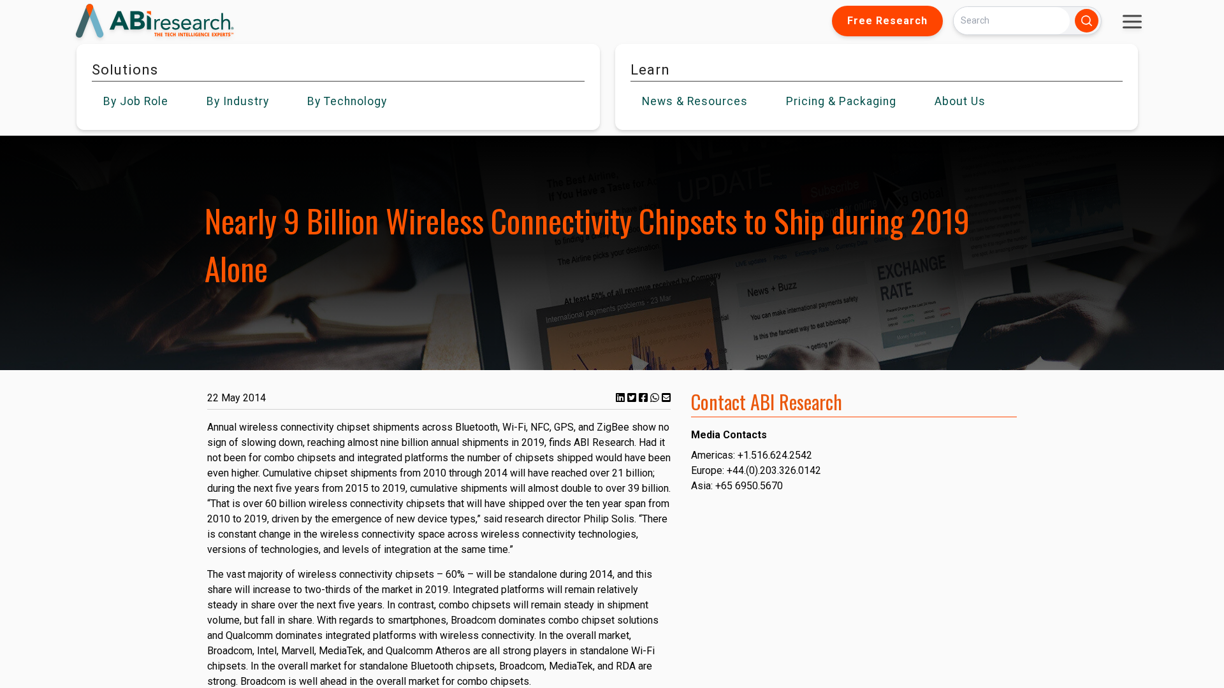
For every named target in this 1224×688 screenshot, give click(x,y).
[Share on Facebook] (644, 398)
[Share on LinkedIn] (621, 398)
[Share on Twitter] (633, 398)
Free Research (887, 21)
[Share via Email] (666, 398)
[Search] (1086, 20)
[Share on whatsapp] (656, 398)
